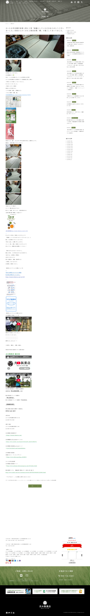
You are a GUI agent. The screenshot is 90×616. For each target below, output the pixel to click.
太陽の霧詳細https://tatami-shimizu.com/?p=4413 (17, 231)
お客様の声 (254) (70, 33)
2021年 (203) (70, 149)
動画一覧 (60, 1)
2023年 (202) (70, 146)
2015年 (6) (69, 159)
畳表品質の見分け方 (33, 1)
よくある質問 (18, 3)
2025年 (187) (70, 142)
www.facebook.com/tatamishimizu (16, 448)
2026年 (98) (69, 141)
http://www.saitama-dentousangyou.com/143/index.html (22, 466)
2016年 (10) (69, 157)
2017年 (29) (69, 156)
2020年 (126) (70, 151)
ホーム (7, 23)
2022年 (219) (70, 147)
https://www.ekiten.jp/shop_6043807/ (17, 457)
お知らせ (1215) (70, 30)
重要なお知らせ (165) (71, 32)
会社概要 (11, 3)
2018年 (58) (69, 154)
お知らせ (11, 1)
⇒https (7, 435)
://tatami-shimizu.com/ (15, 435)
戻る (32, 486)
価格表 (26, 1)
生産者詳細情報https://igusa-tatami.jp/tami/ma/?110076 (18, 94)
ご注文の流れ (42, 1)
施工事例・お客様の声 (51, 1)
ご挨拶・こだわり (19, 1)
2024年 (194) (70, 144)
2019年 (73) (69, 152)
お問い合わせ (25, 3)
